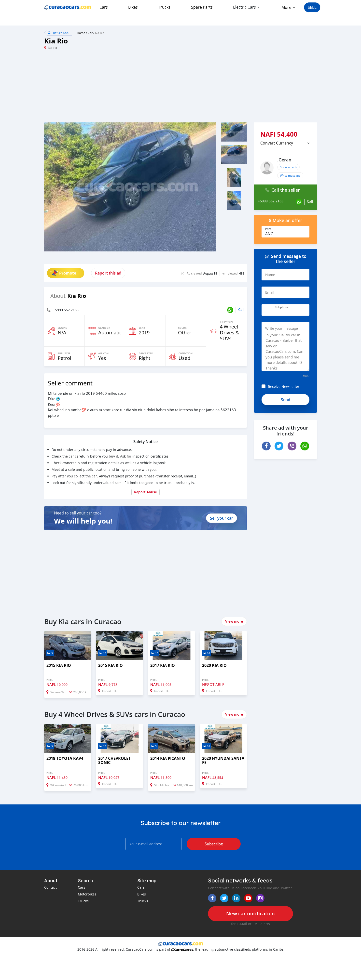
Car (90, 33)
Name (270, 274)
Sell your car (221, 518)
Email (269, 292)
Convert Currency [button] (276, 143)
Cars (103, 7)
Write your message (281, 328)
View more (234, 621)
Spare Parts (202, 7)
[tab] (285, 143)
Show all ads (288, 167)
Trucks (164, 7)
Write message (290, 175)
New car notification (250, 913)
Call (241, 309)
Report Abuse (145, 492)
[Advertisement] (112, 88)
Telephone (282, 307)
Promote (67, 273)
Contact (50, 887)
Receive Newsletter (283, 386)
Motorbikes (87, 894)
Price (268, 229)
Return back (60, 33)
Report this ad (108, 273)
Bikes (133, 7)
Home (81, 33)
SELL (312, 7)
